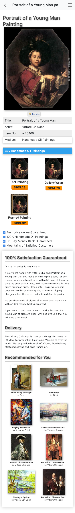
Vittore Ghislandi (23, 465)
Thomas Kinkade (55, 430)
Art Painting (19, 182)
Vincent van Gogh (22, 500)
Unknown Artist (22, 430)
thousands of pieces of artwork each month (37, 300)
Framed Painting (19, 217)
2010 (55, 395)
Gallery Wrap (54, 182)
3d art (22, 395)
